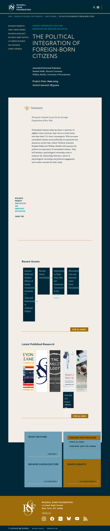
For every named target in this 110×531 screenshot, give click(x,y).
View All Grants (79, 329)
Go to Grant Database (87, 481)
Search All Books (76, 441)
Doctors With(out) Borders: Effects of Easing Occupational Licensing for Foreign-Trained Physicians (30, 287)
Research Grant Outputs (18, 37)
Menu (96, 7)
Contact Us (46, 512)
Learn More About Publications (82, 437)
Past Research (14, 45)
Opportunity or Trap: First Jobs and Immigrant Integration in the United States (59, 284)
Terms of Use (52, 528)
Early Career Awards (17, 29)
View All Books (79, 416)
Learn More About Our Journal (82, 446)
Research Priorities (16, 25)
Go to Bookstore (50, 481)
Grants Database (50, 16)
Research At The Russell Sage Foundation (28, 16)
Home (10, 16)
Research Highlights (17, 33)
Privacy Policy (38, 528)
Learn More (52, 454)
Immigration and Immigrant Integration (20, 207)
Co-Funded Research (16, 41)
